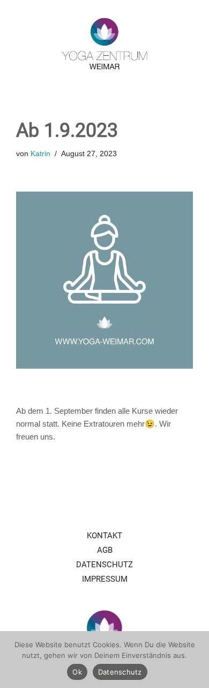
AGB (105, 550)
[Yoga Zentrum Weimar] (104, 43)
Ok (77, 672)
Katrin (40, 154)
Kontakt (104, 535)
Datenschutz (104, 564)
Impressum (105, 579)
